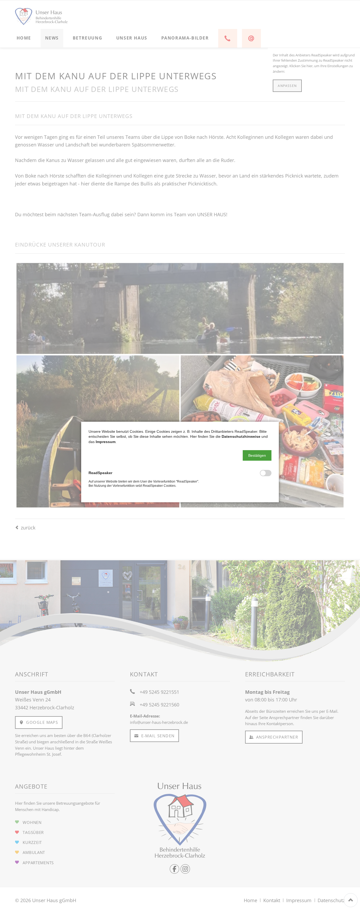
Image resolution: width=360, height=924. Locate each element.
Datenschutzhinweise (241, 436)
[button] (257, 455)
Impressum (105, 442)
